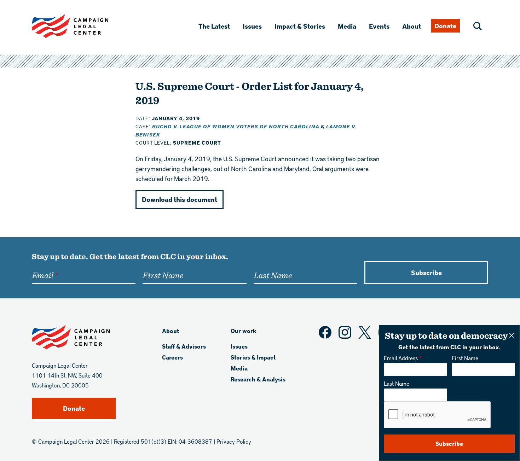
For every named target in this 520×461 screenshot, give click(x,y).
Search (477, 26)
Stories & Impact (253, 357)
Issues (252, 26)
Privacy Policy (233, 441)
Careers (172, 357)
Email (42, 275)
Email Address (401, 358)
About (411, 26)
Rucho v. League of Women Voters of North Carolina (235, 126)
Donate (445, 25)
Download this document (179, 199)
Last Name (396, 383)
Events (379, 26)
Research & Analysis (258, 379)
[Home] (81, 26)
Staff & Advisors (184, 346)
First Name (465, 358)
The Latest (214, 26)
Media (347, 26)
